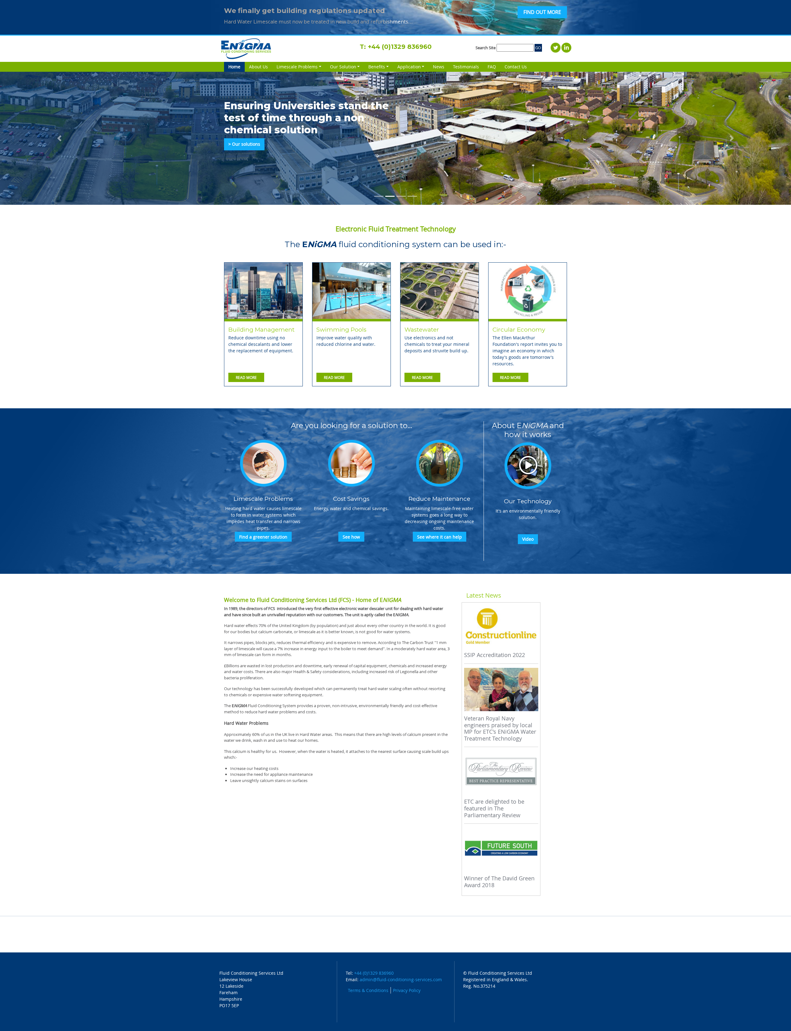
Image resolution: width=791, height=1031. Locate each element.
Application (409, 67)
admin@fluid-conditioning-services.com (401, 979)
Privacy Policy (407, 990)
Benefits (376, 67)
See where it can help (439, 537)
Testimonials (466, 67)
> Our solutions (244, 144)
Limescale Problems (297, 67)
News (438, 67)
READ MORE (246, 377)
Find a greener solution (263, 537)
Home (236, 67)
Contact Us (516, 67)
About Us (258, 67)
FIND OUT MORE (542, 12)
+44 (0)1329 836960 (400, 46)
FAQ (492, 67)
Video (528, 539)
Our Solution (343, 67)
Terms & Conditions (368, 990)
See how (351, 537)
